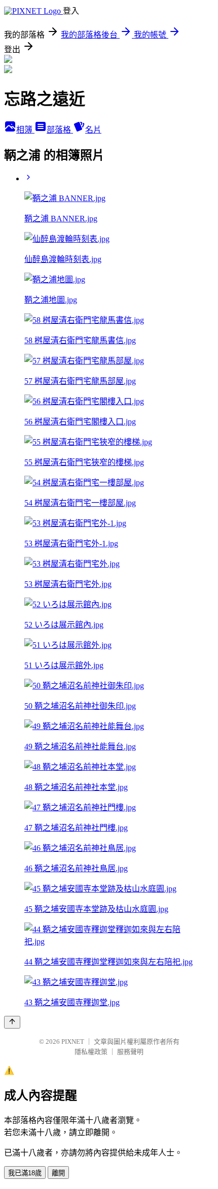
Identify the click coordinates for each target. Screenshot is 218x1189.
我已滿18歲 (25, 1173)
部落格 (60, 129)
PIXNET (72, 1041)
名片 (93, 129)
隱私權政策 (91, 1051)
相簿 (25, 129)
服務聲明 (130, 1051)
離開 (58, 1173)
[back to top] (12, 1022)
